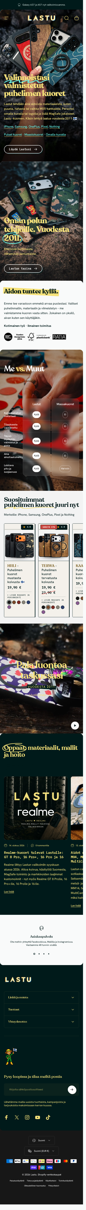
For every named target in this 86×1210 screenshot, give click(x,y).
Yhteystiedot (53, 1185)
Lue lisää (9, 891)
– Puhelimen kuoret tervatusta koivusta (49, 574)
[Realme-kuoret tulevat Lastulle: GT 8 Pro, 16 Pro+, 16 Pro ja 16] (36, 808)
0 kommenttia (42, 845)
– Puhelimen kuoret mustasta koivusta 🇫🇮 (16, 574)
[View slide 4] (48, 953)
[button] (75, 726)
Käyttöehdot (51, 1180)
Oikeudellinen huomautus (35, 1185)
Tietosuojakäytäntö (35, 1180)
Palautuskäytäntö (17, 1180)
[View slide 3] (44, 953)
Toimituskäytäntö (66, 1180)
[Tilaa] (72, 1090)
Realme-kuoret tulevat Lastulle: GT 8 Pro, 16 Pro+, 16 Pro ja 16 (33, 854)
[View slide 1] (34, 953)
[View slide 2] (39, 953)
